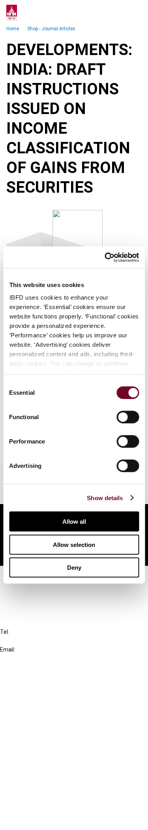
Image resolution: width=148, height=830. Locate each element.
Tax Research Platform (48, 697)
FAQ (21, 590)
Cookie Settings (38, 804)
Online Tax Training (41, 712)
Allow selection (74, 544)
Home (12, 28)
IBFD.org (27, 683)
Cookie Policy (35, 790)
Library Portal (34, 726)
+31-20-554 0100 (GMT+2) (38, 640)
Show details (105, 497)
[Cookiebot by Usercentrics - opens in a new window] (105, 257)
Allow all (74, 521)
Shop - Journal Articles (51, 28)
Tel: (4, 632)
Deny (74, 567)
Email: (7, 649)
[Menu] (134, 12)
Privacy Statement (42, 776)
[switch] (127, 417)
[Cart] (118, 12)
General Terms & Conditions (54, 762)
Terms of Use (35, 819)
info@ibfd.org (18, 658)
